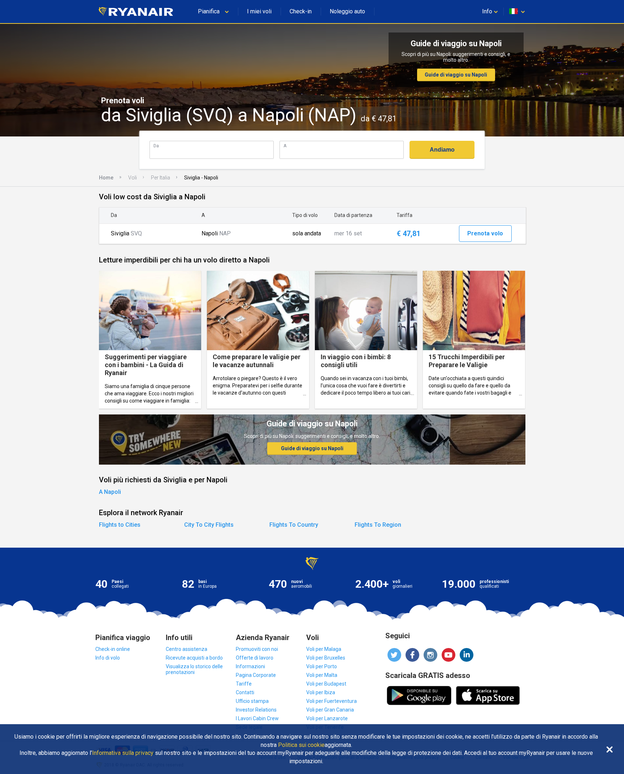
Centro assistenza (186, 649)
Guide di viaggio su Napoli (456, 75)
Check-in (301, 11)
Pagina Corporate (256, 675)
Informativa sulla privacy (122, 753)
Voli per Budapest (326, 684)
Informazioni (250, 666)
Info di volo (107, 658)
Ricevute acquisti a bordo (194, 658)
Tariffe (244, 684)
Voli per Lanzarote (327, 718)
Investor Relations (256, 710)
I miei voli (259, 11)
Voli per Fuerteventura (331, 701)
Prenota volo (485, 233)
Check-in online (112, 649)
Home (106, 178)
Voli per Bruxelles (325, 658)
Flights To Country (293, 524)
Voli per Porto (321, 666)
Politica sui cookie (301, 745)
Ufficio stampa (252, 701)
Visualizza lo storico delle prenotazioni (194, 669)
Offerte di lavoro (254, 658)
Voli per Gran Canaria (330, 710)
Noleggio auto (347, 11)
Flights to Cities (119, 524)
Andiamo (442, 150)
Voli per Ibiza (320, 692)
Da (156, 145)
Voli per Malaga (323, 649)
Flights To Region (378, 524)
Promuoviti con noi (257, 649)
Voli (132, 178)
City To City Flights (209, 524)
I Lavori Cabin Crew (257, 718)
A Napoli (110, 491)
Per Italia (160, 178)
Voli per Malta (321, 675)
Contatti (245, 692)
